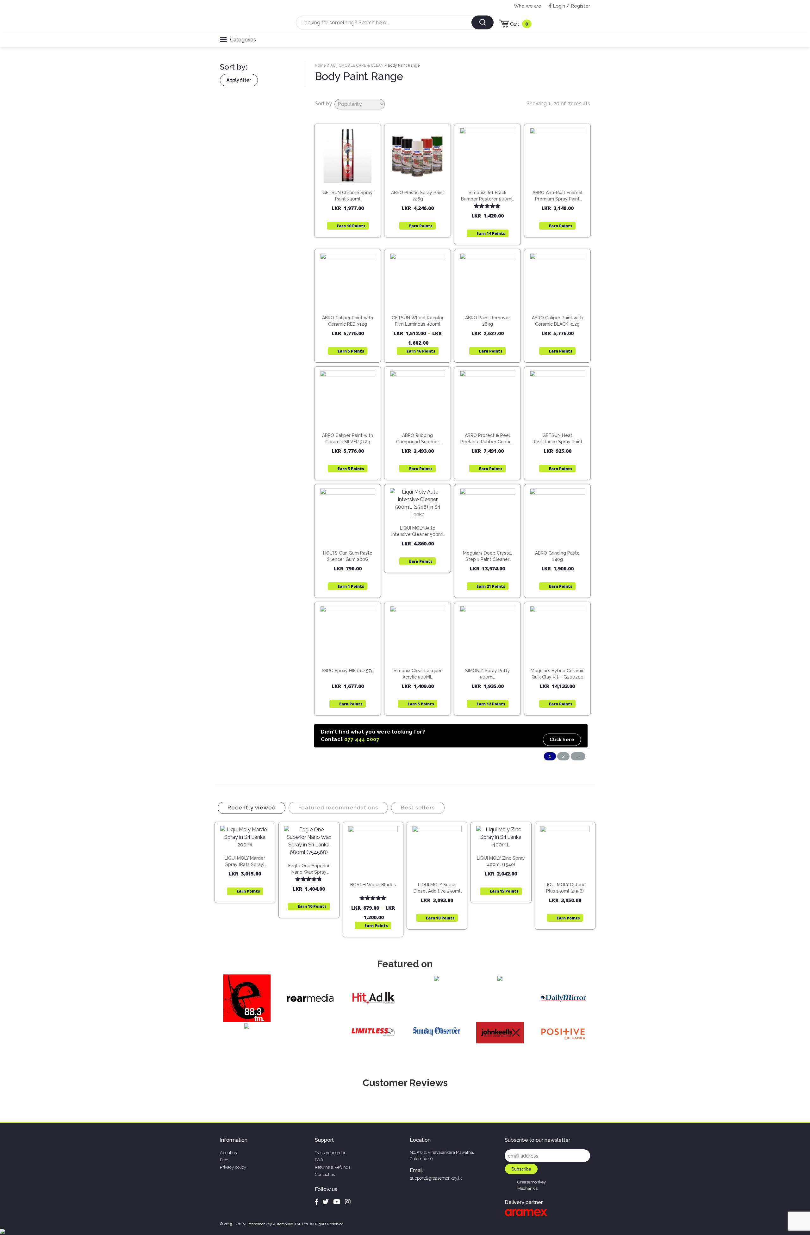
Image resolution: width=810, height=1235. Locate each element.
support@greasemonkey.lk (436, 1178)
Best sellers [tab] (418, 807)
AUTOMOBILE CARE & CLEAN (356, 65)
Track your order (330, 1152)
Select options (420, 305)
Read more (420, 179)
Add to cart (350, 179)
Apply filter (239, 80)
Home (320, 65)
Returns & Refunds (332, 1167)
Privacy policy (233, 1167)
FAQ (319, 1160)
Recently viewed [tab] (251, 807)
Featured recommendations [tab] (338, 807)
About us (228, 1152)
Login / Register (570, 6)
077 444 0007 (361, 739)
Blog (224, 1160)
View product (347, 193)
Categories (243, 40)
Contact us (325, 1174)
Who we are (527, 6)
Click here (562, 739)
